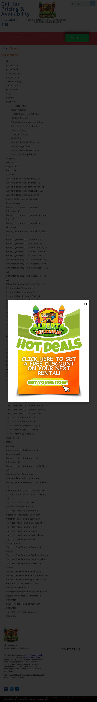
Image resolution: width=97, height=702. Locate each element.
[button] (85, 304)
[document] (48, 351)
